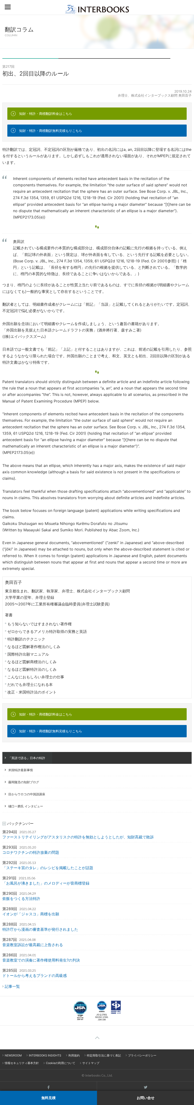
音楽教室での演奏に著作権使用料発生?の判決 (41, 960)
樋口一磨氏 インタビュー (25, 806)
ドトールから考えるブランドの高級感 (34, 975)
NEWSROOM (13, 1055)
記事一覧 (12, 986)
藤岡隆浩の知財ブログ (23, 782)
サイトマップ (90, 1063)
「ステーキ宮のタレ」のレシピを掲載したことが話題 (47, 867)
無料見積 (48, 1098)
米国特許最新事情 (20, 770)
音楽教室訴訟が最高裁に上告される (32, 944)
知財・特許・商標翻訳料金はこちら (45, 114)
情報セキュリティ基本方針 (22, 1063)
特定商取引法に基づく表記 (104, 1055)
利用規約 (74, 1055)
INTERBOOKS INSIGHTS (45, 1055)
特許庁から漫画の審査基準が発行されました (40, 929)
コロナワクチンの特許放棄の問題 (30, 852)
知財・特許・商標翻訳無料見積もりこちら (50, 131)
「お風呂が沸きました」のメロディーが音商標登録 (45, 883)
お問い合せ (145, 1098)
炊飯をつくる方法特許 (21, 898)
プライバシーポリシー (142, 1055)
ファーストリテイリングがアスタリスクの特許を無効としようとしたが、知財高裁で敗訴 (78, 837)
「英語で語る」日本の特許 (26, 758)
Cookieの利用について (60, 1063)
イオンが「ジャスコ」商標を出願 (30, 914)
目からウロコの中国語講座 (26, 794)
